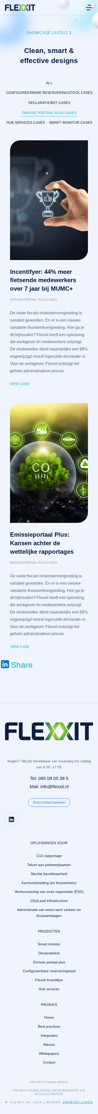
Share (22, 665)
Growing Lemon (78, 1102)
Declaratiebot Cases (49, 103)
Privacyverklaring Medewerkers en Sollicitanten (49, 1092)
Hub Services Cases (25, 122)
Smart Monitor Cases (70, 122)
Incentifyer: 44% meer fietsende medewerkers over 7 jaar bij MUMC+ (43, 280)
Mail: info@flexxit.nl (49, 786)
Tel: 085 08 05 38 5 (49, 778)
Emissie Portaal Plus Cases (49, 113)
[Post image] (49, 200)
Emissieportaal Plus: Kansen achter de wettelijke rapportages (42, 543)
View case (19, 384)
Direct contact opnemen (49, 802)
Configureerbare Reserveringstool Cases (49, 93)
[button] (89, 8)
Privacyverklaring (49, 1082)
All (49, 83)
